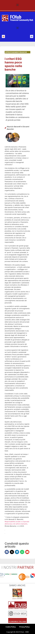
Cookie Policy (11, 627)
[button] (17, 4)
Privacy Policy (24, 627)
